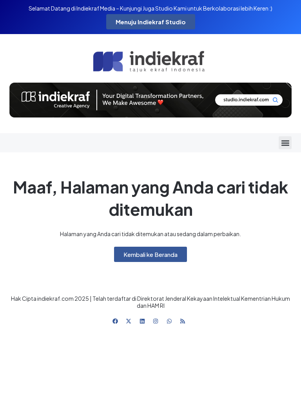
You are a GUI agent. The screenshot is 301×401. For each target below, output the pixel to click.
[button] (285, 142)
